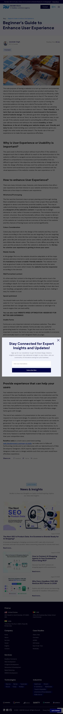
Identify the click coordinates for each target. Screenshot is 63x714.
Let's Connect (56, 710)
